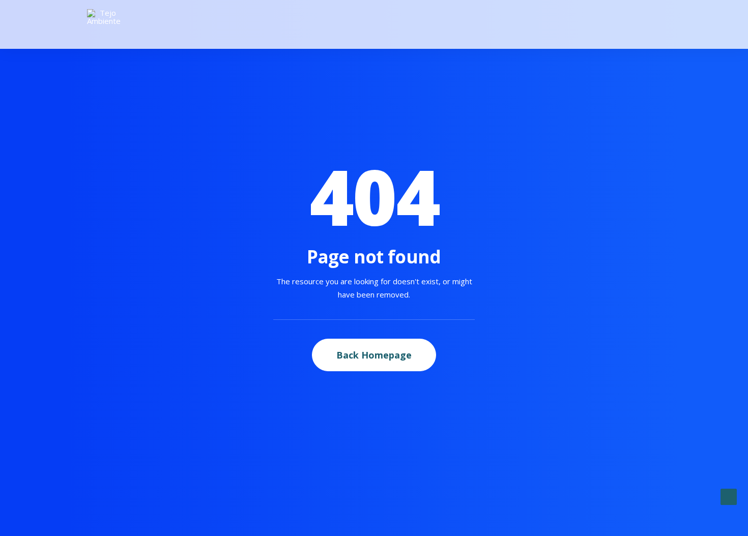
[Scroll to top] (729, 496)
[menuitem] (656, 24)
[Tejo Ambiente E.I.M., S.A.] (104, 24)
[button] (656, 24)
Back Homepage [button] (374, 355)
